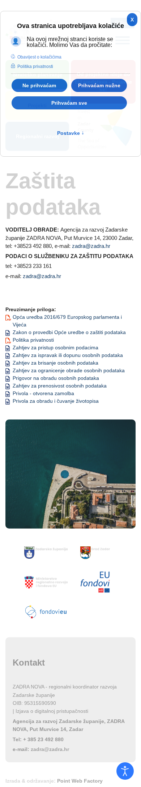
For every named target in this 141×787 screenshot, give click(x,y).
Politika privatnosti (33, 340)
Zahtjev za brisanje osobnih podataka (55, 363)
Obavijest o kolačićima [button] (39, 57)
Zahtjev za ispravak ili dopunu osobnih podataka (68, 355)
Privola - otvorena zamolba (43, 393)
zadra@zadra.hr (91, 246)
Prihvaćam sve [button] (69, 103)
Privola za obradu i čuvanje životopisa (56, 401)
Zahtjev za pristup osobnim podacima (55, 347)
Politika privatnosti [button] (35, 66)
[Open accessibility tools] (125, 771)
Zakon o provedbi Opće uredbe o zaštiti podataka (69, 332)
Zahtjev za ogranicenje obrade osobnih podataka (69, 370)
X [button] (132, 20)
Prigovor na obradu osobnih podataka (56, 378)
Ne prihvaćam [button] (39, 85)
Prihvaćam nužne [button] (99, 85)
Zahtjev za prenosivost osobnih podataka (60, 386)
